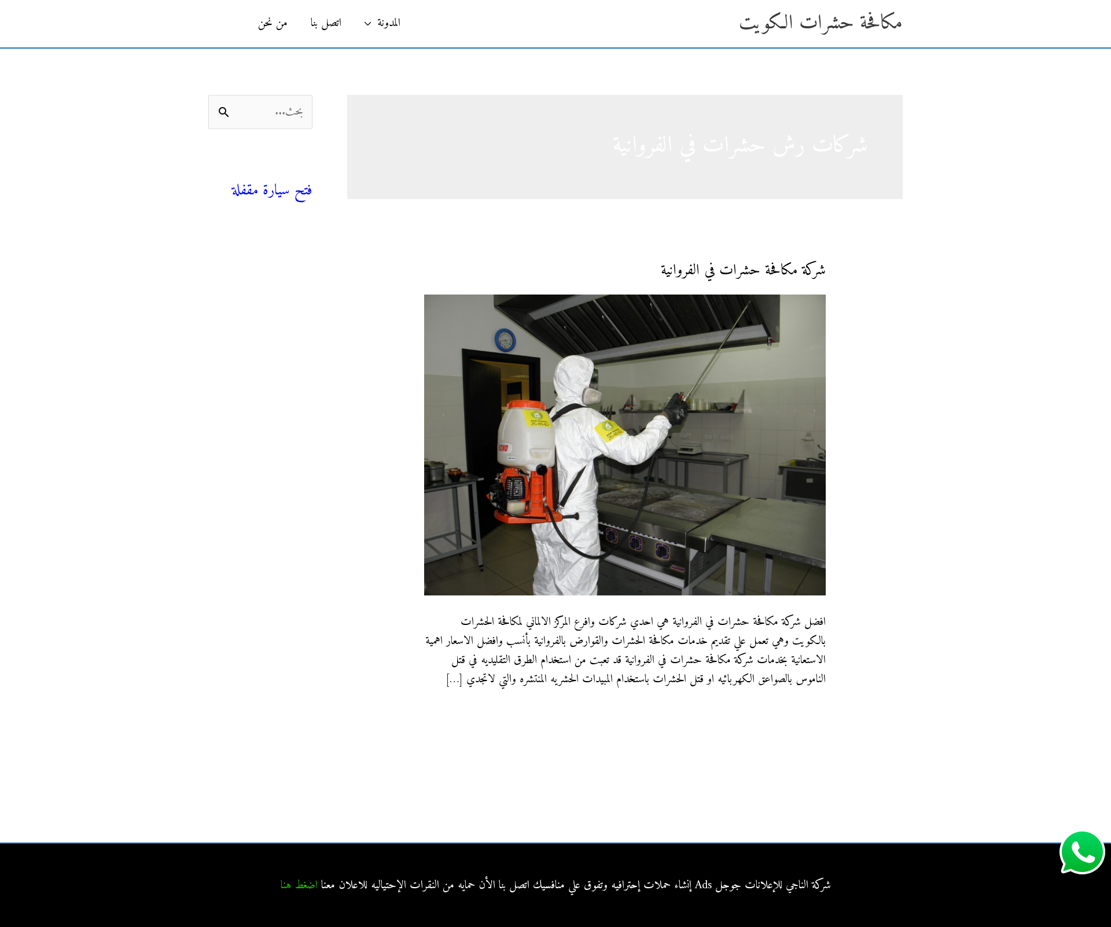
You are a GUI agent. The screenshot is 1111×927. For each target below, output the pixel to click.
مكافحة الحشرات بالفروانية (263, 401)
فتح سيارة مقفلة (272, 191)
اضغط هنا (299, 886)
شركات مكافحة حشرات (266, 296)
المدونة (388, 23)
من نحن (273, 23)
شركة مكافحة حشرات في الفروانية (743, 271)
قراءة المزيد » (801, 716)
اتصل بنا (326, 23)
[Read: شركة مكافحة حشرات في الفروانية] (624, 445)
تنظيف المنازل (286, 270)
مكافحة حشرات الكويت (821, 23)
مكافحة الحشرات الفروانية (264, 526)
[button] (227, 23)
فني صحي (291, 171)
